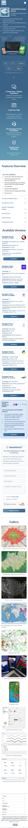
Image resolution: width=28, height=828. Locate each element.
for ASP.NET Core (11, 312)
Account (4, 814)
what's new (21, 72)
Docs (9, 68)
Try (12, 63)
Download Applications (4, 809)
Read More (14, 259)
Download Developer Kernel (5, 806)
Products (4, 796)
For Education (5, 803)
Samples (18, 68)
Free (3, 800)
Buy (5, 63)
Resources (4, 812)
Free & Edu (21, 63)
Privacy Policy (15, 496)
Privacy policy (15, 821)
